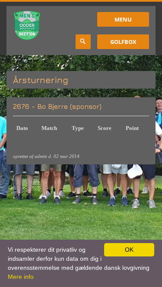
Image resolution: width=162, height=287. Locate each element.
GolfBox (123, 42)
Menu (123, 19)
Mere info (21, 276)
